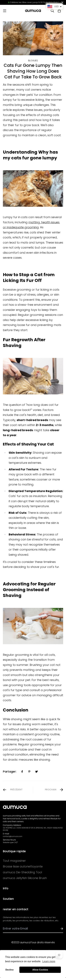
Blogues (33, 60)
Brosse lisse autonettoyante (23, 866)
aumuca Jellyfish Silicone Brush (25, 878)
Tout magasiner (14, 861)
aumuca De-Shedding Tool (22, 872)
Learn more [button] (48, 961)
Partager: (9, 771)
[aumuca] (33, 11)
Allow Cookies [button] (40, 969)
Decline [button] (9, 969)
